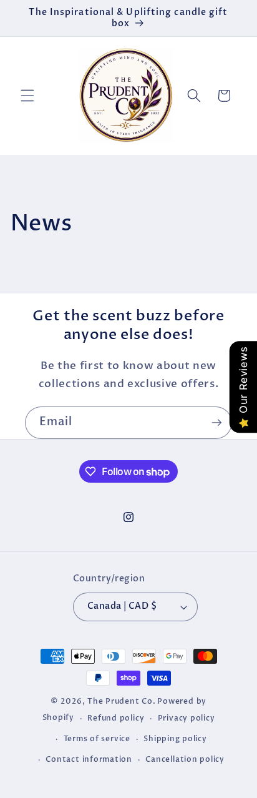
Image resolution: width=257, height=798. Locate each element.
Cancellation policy (185, 759)
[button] (27, 96)
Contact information (89, 759)
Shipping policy (175, 739)
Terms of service (97, 739)
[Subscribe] (216, 422)
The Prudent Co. (121, 701)
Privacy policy (186, 718)
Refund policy (115, 718)
